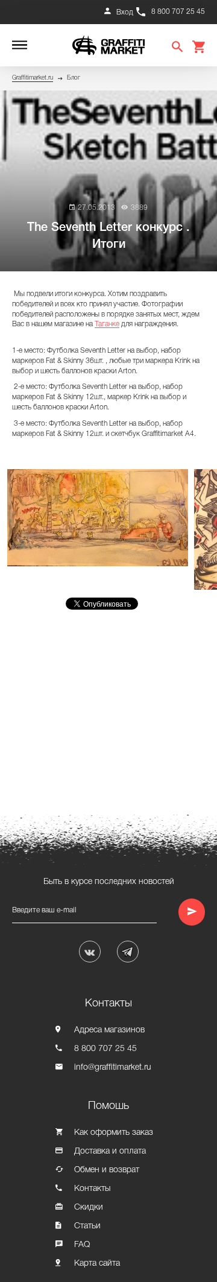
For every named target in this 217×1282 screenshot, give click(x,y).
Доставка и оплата (110, 1151)
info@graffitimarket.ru (112, 1068)
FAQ (82, 1245)
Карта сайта (97, 1264)
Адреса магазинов (109, 1030)
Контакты (92, 1189)
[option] (100, 517)
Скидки (88, 1207)
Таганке (107, 324)
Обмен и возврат (106, 1170)
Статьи (87, 1226)
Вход (124, 12)
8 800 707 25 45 (178, 11)
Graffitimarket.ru (32, 78)
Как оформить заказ (113, 1133)
